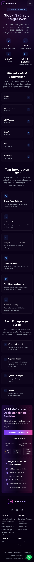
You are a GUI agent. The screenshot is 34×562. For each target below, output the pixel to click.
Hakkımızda (21, 542)
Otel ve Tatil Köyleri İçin (8, 522)
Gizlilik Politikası (7, 552)
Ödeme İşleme (22, 526)
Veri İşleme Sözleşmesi (17, 555)
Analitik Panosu (22, 529)
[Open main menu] (30, 3)
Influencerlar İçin (7, 529)
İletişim (20, 545)
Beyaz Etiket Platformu (25, 519)
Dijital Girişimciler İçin (8, 526)
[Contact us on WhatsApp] (29, 557)
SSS (3, 542)
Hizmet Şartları (17, 552)
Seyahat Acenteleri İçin (9, 519)
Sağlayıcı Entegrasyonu (22, 522)
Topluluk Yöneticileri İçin (8, 533)
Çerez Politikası (27, 552)
